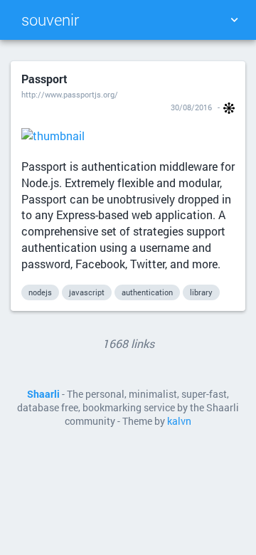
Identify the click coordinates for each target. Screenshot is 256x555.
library (201, 292)
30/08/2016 (191, 107)
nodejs (40, 292)
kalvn (179, 421)
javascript (87, 292)
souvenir (50, 19)
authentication (147, 292)
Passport (44, 78)
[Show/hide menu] (234, 20)
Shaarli (43, 394)
